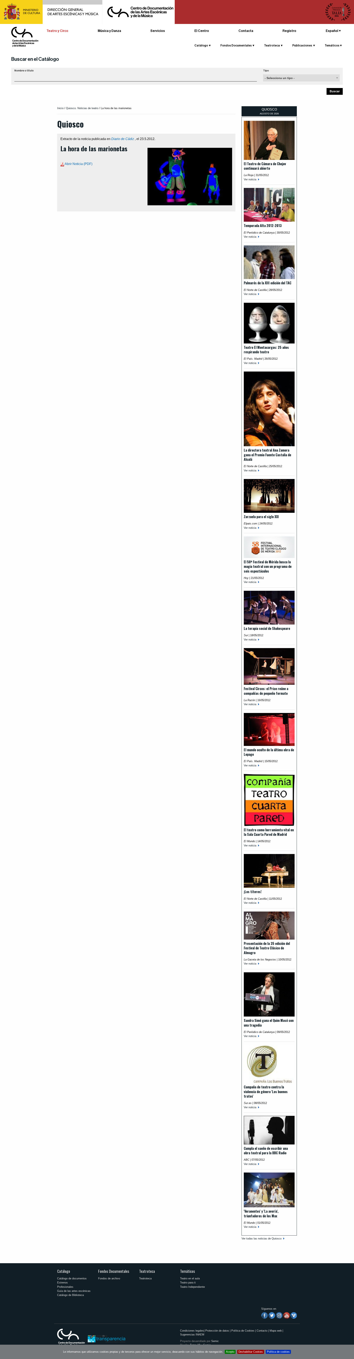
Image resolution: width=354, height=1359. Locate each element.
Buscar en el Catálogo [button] (35, 59)
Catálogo (63, 1271)
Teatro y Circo (57, 31)
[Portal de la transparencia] (106, 1338)
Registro (289, 31)
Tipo (266, 70)
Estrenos (62, 1282)
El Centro (201, 31)
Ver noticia (250, 179)
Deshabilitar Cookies (250, 1351)
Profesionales (65, 1286)
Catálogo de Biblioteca (70, 1295)
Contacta (245, 31)
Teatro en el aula (190, 1278)
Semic (215, 1341)
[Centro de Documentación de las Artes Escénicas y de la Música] (24, 36)
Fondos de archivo (109, 1278)
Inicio (60, 108)
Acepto (230, 1351)
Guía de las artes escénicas (74, 1290)
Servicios (157, 31)
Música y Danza (109, 31)
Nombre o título (24, 70)
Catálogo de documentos (72, 1278)
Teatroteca (147, 1271)
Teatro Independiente (192, 1286)
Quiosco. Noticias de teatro (82, 108)
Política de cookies (278, 1351)
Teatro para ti (188, 1282)
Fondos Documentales (113, 1271)
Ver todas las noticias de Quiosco (261, 1238)
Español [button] (332, 31)
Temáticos (187, 1271)
